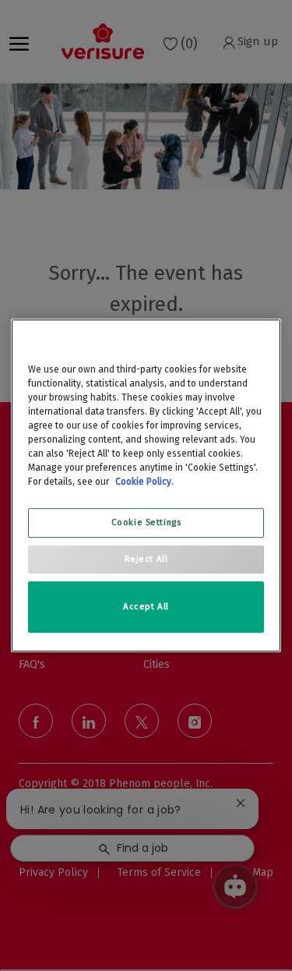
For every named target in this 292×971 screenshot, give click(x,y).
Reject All (146, 558)
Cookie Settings (146, 522)
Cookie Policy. (144, 481)
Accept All (146, 606)
